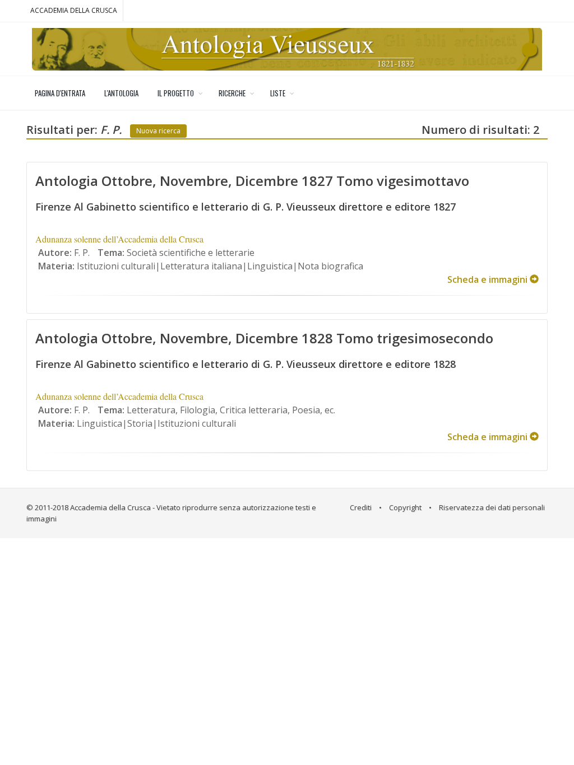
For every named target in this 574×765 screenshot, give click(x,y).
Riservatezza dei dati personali (492, 507)
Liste (277, 93)
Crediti (361, 507)
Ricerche (232, 93)
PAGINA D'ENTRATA (60, 93)
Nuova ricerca (158, 131)
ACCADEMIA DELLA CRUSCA (73, 10)
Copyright (405, 507)
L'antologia (121, 93)
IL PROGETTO (176, 93)
